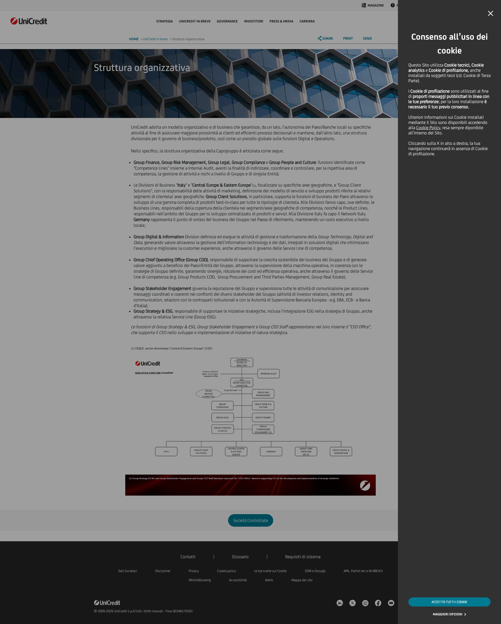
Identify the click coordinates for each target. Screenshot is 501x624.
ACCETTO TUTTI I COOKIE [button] (449, 602)
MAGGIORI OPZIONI (447, 614)
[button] (490, 13)
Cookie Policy (428, 127)
